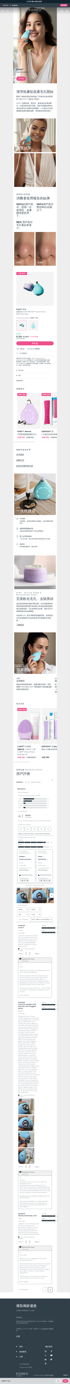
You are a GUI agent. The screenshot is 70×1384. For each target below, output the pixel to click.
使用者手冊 (19, 380)
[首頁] (35, 11)
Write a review (35, 782)
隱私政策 (45, 1329)
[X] (46, 1355)
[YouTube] (51, 1355)
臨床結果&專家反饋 (24, 466)
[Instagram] (46, 1351)
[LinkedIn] (46, 1360)
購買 (65, 1381)
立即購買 (21, 78)
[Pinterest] (51, 1360)
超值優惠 (63, 5)
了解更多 (20, 625)
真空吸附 (20, 454)
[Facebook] (51, 1351)
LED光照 (20, 460)
